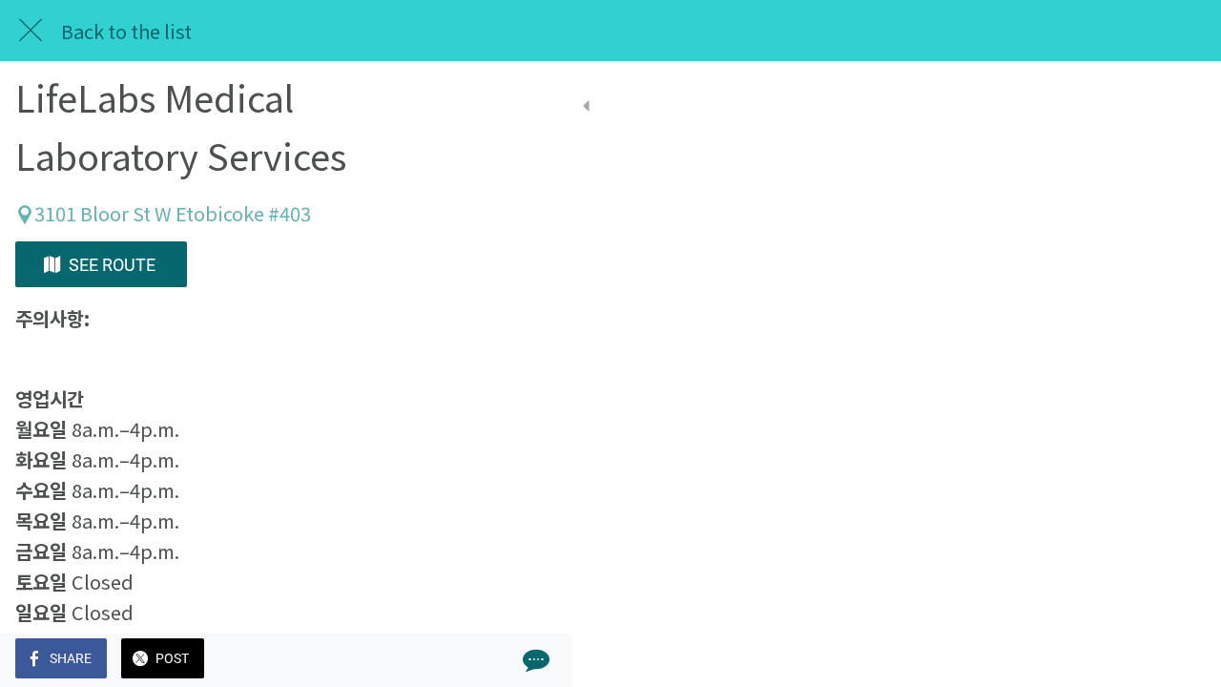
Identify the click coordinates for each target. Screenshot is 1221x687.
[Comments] (534, 660)
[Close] (30, 30)
